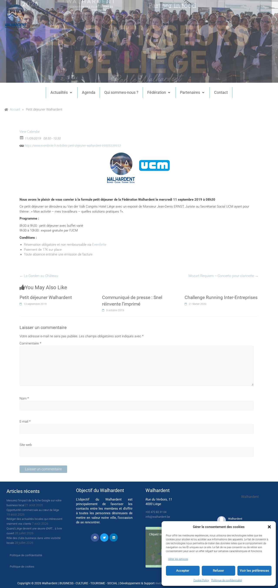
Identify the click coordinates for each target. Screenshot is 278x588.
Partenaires (190, 92)
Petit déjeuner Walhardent (46, 297)
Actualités (59, 92)
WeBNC (160, 583)
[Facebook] (95, 537)
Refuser (218, 571)
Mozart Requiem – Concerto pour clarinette (223, 276)
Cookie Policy (201, 580)
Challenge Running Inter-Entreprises (221, 297)
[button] (269, 527)
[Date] (22, 137)
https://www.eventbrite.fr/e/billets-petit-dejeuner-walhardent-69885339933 (72, 145)
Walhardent (235, 518)
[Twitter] (104, 537)
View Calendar (30, 132)
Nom (24, 398)
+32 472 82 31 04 (156, 512)
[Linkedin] (113, 537)
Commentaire (30, 343)
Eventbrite (99, 245)
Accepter (182, 571)
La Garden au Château (39, 276)
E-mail (25, 421)
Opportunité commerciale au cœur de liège (33, 510)
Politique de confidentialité (226, 580)
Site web (26, 445)
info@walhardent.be (158, 516)
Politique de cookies (22, 566)
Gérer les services (178, 559)
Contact (221, 92)
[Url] (22, 145)
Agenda (88, 92)
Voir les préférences (254, 571)
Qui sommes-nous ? (121, 92)
